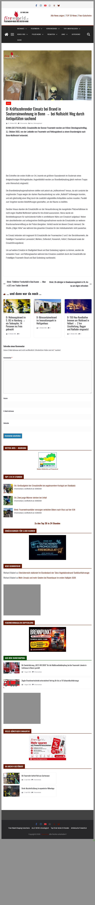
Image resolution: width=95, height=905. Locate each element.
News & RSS (21, 34)
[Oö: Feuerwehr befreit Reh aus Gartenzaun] (11, 778)
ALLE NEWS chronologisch (40, 828)
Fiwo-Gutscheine (85, 16)
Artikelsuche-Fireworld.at (79, 828)
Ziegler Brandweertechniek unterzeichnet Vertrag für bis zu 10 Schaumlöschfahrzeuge (50, 680)
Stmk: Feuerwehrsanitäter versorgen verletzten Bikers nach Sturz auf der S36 (44, 510)
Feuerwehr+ (35, 28)
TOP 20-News (71, 16)
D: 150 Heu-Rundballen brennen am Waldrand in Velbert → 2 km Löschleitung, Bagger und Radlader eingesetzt (78, 323)
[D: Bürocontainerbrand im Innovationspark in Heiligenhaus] (47, 301)
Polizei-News (36, 34)
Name (5, 398)
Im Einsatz (20, 28)
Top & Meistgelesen (71, 28)
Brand (8, 103)
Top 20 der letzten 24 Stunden (60, 828)
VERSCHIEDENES (51, 28)
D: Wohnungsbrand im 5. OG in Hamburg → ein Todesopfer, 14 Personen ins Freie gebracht (16, 323)
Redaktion (51, 34)
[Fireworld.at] (6, 34)
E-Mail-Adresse (8, 411)
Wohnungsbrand (38, 123)
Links (63, 34)
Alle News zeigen (57, 16)
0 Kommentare (23, 123)
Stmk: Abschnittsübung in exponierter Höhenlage (38, 788)
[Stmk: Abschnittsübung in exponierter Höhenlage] (11, 791)
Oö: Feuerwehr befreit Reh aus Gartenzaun (36, 775)
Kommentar (7, 357)
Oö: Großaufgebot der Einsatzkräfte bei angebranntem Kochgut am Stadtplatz (44, 486)
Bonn (31, 123)
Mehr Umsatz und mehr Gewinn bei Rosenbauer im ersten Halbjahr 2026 (47, 578)
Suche (19, 40)
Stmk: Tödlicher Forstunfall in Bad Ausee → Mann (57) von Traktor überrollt (26, 284)
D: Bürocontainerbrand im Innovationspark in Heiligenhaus (46, 320)
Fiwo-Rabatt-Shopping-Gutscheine (19, 828)
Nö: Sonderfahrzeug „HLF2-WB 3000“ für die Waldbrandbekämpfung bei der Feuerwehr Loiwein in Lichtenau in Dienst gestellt (54, 666)
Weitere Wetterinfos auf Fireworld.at (47, 469)
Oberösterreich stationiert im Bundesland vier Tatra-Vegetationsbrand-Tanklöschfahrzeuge (54, 573)
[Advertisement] (22, 599)
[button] (25, 28)
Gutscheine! (76, 34)
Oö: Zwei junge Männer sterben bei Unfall (30, 498)
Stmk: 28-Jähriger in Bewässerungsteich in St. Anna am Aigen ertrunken (68, 284)
